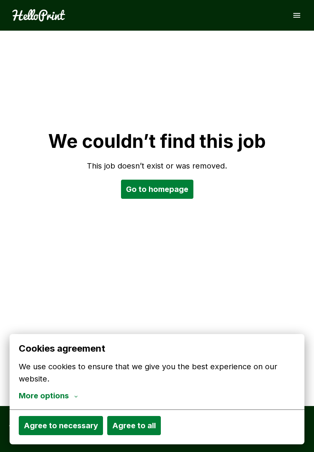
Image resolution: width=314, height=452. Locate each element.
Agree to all (134, 425)
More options (44, 395)
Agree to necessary (61, 425)
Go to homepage (157, 189)
